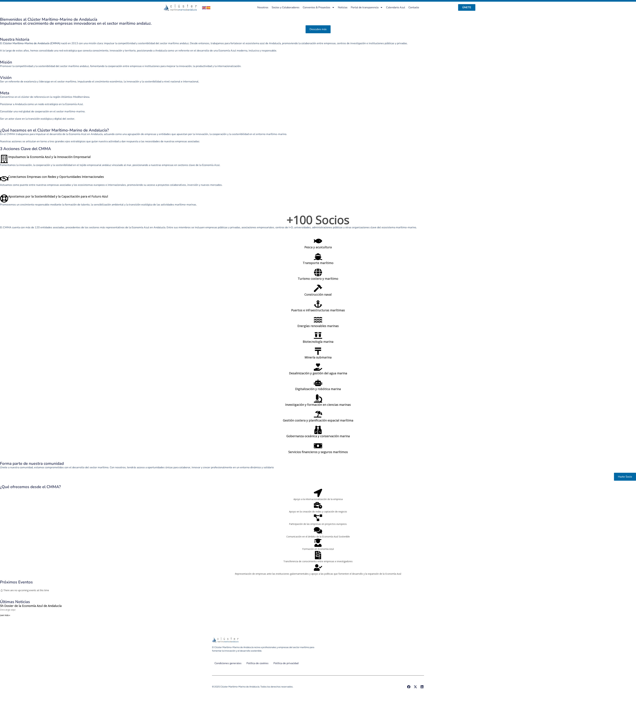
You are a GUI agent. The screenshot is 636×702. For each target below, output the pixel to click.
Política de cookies (257, 663)
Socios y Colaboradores (285, 7)
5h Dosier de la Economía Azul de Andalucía (31, 606)
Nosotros (262, 7)
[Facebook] (409, 687)
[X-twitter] (415, 687)
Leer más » (5, 615)
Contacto (413, 7)
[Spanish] (208, 7)
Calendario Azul (395, 7)
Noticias (342, 7)
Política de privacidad (285, 663)
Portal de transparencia (364, 7)
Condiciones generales (227, 663)
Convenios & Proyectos (316, 7)
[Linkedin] (422, 687)
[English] (204, 7)
